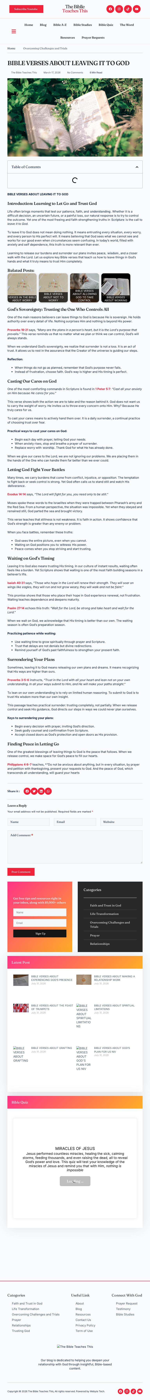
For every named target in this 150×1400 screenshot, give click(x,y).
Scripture (117, 220)
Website (108, 822)
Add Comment (21, 835)
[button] (137, 167)
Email (61, 822)
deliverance (16, 486)
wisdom (113, 253)
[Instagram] (119, 9)
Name (14, 822)
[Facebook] (110, 9)
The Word (127, 25)
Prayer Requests (93, 37)
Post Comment (21, 872)
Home (28, 25)
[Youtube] (137, 9)
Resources (67, 37)
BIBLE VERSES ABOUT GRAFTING (51, 1048)
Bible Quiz (106, 25)
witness (65, 545)
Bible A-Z (60, 25)
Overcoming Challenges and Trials (45, 48)
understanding (100, 211)
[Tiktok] (128, 9)
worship (48, 448)
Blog (43, 25)
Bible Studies (82, 25)
